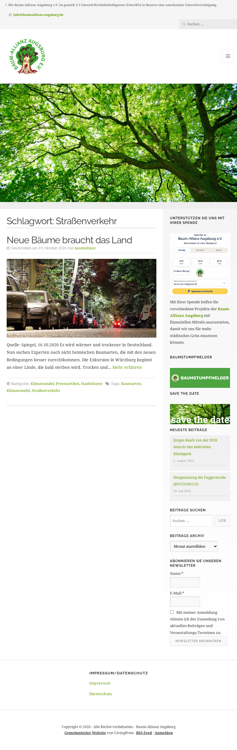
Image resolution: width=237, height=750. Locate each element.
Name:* (177, 573)
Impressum (100, 683)
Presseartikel (67, 383)
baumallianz (85, 248)
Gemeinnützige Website (85, 733)
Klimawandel (42, 383)
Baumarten (131, 383)
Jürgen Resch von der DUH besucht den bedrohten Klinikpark (195, 447)
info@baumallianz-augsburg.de (38, 14)
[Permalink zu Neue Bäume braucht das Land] (82, 298)
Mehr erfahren (127, 367)
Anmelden (164, 733)
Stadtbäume (91, 383)
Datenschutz (100, 693)
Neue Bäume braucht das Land (69, 240)
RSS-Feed (144, 733)
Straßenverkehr (46, 390)
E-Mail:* (177, 593)
